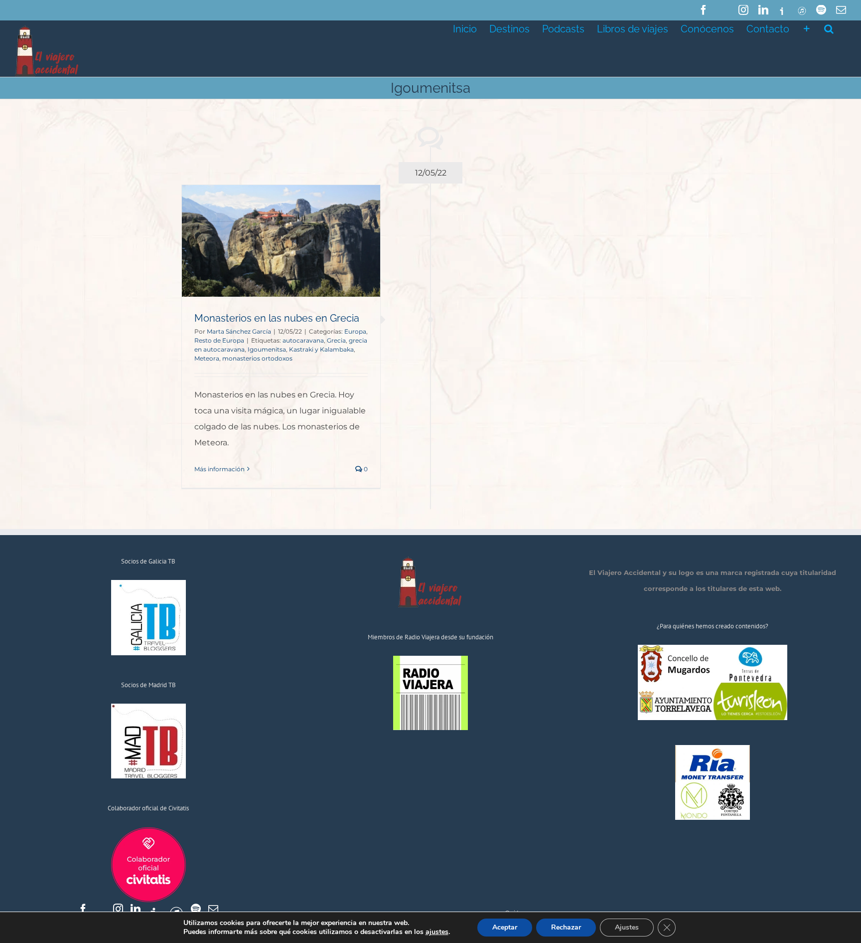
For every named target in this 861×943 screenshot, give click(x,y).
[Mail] (213, 909)
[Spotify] (196, 909)
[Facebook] (83, 909)
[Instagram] (118, 909)
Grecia (336, 340)
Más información (219, 469)
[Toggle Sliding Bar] (807, 27)
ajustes (437, 932)
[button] (829, 27)
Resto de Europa (219, 340)
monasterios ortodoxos (257, 358)
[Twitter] (101, 909)
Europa (355, 331)
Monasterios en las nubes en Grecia (276, 318)
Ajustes (627, 927)
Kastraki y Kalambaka (321, 349)
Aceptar (504, 927)
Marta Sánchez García (239, 331)
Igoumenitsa (267, 349)
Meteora (206, 358)
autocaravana (303, 340)
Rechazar (566, 927)
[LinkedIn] (136, 909)
